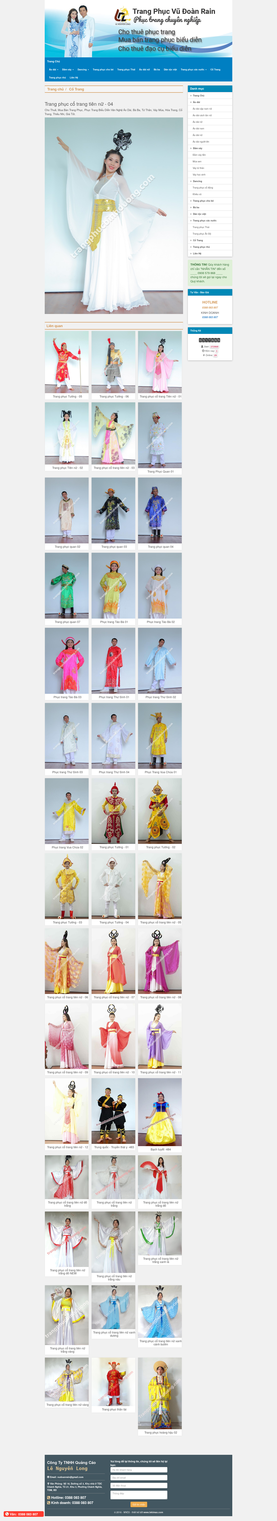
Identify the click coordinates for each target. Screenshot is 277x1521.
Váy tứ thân (198, 168)
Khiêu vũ (197, 194)
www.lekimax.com (153, 1512)
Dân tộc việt (170, 69)
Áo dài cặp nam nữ (202, 108)
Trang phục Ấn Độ (202, 233)
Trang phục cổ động (203, 187)
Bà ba (157, 69)
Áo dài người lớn (201, 141)
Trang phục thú (57, 77)
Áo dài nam (198, 128)
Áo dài (53, 69)
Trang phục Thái (126, 69)
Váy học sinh (199, 174)
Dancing (82, 69)
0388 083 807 (210, 307)
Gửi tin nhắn (139, 1504)
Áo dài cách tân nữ (202, 115)
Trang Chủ (198, 95)
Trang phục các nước (193, 69)
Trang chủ (55, 89)
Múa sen (197, 161)
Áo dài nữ (144, 69)
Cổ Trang (215, 69)
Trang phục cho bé (103, 69)
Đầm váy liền (199, 154)
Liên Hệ (74, 77)
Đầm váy (67, 69)
